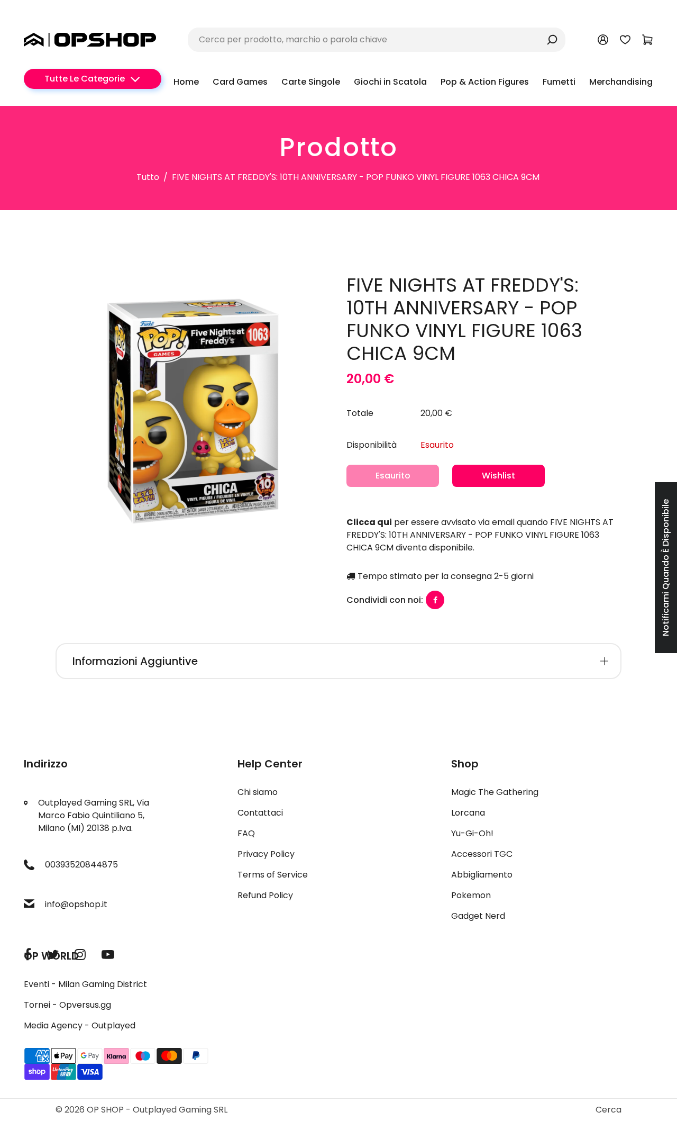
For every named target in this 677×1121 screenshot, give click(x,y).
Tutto (147, 177)
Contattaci (260, 813)
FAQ (246, 833)
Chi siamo (257, 792)
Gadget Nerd (478, 916)
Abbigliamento (482, 875)
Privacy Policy (266, 854)
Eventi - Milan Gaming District (85, 984)
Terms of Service (272, 875)
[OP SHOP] (90, 39)
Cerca (608, 1110)
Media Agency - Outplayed (79, 1025)
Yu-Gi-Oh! (472, 833)
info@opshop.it (76, 904)
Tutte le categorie (84, 79)
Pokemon (471, 895)
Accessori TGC (482, 854)
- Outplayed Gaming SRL (176, 1110)
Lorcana (468, 813)
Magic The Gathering (494, 792)
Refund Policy (265, 895)
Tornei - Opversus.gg (67, 1005)
